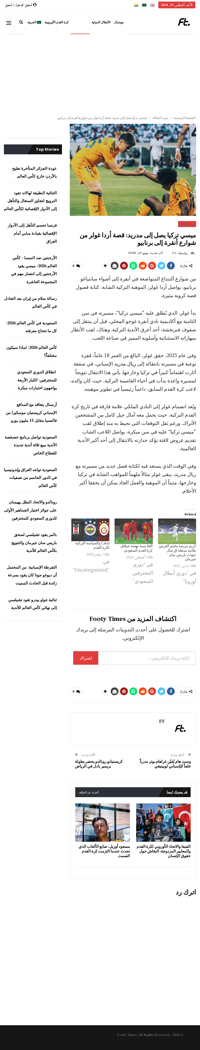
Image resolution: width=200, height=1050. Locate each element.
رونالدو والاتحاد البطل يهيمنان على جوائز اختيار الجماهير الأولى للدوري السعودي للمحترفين (30, 509)
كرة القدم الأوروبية (57, 22)
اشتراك (85, 658)
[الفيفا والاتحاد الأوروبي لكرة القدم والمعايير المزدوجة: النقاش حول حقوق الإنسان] (163, 822)
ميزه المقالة (80, 22)
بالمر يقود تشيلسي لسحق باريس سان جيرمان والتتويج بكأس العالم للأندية (34, 542)
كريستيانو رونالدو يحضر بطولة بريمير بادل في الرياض (99, 764)
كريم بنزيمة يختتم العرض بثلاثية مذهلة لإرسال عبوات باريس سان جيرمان (177, 552)
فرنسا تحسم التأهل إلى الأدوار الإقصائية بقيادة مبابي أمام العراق (32, 232)
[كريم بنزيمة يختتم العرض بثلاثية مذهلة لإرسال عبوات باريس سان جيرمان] (177, 531)
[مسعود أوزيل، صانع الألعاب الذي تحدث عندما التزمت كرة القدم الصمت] (102, 822)
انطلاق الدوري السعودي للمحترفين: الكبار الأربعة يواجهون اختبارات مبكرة (37, 379)
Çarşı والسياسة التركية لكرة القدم (92, 545)
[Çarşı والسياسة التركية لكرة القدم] (90, 529)
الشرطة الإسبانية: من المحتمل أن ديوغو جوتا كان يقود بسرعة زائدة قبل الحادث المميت (32, 574)
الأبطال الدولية (101, 22)
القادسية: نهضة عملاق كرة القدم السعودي (137, 548)
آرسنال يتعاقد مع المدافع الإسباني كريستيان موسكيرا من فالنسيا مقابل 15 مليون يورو (31, 412)
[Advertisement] (100, 72)
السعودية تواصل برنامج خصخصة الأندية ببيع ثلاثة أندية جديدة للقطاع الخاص (31, 444)
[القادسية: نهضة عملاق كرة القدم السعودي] (134, 531)
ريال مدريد (125, 363)
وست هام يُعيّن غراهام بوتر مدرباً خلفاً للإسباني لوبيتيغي (165, 764)
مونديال (119, 22)
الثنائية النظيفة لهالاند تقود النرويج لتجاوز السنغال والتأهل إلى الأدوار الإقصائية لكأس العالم (30, 200)
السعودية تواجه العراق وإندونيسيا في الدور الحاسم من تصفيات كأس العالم (30, 477)
